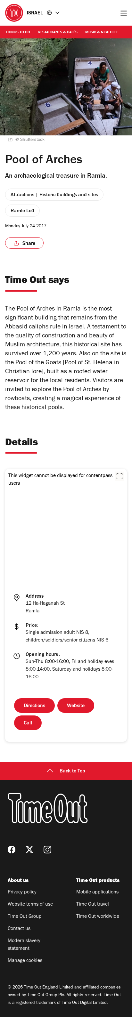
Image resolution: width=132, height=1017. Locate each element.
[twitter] (29, 849)
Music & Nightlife (101, 33)
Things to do (18, 33)
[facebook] (11, 849)
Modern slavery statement (24, 945)
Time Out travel (92, 904)
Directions (34, 706)
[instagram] (47, 849)
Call (28, 723)
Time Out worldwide (97, 916)
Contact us (19, 929)
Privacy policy (22, 892)
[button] (119, 476)
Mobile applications (97, 892)
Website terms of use (30, 904)
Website (76, 706)
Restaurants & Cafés (58, 33)
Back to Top (72, 771)
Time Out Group (25, 916)
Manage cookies (25, 961)
